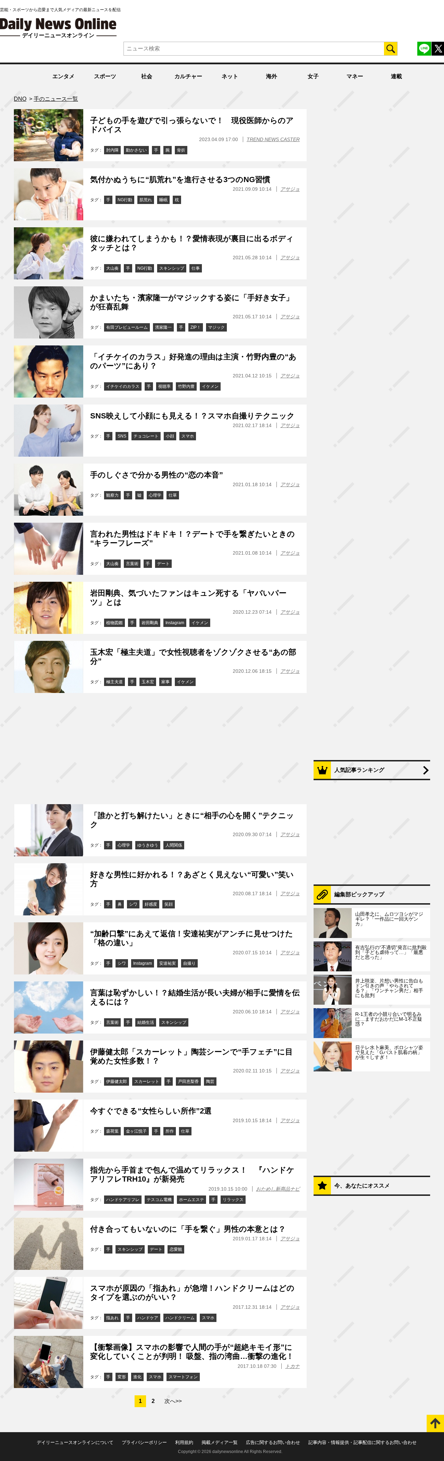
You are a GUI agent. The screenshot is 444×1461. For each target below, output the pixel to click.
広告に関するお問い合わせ (273, 1442)
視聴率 (164, 386)
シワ (133, 904)
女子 (313, 76)
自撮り (189, 963)
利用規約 (184, 1442)
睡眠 (163, 199)
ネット (230, 76)
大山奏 (112, 268)
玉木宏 (148, 681)
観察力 (112, 495)
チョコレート (146, 436)
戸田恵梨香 (188, 1081)
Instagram (174, 622)
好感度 (151, 904)
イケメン (210, 386)
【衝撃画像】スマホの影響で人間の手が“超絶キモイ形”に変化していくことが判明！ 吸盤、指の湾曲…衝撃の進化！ (192, 1352)
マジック (216, 327)
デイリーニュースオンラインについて (75, 1442)
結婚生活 (145, 1022)
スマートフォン (183, 1376)
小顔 (170, 436)
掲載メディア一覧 (220, 1442)
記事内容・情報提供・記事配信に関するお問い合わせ (362, 1442)
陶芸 (210, 1081)
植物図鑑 (114, 622)
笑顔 (168, 904)
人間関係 (173, 845)
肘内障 (112, 150)
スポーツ (105, 76)
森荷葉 (112, 1131)
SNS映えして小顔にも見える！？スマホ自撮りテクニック (192, 415)
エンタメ (63, 76)
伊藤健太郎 (116, 1081)
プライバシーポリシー (144, 1442)
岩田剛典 (150, 622)
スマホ (187, 436)
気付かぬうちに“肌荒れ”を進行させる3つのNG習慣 (180, 179)
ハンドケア (147, 1317)
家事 (165, 681)
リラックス (233, 1199)
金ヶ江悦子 (136, 1131)
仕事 (195, 268)
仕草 (173, 495)
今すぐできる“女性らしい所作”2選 (151, 1111)
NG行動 (125, 199)
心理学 (155, 495)
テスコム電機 (159, 1199)
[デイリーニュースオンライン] (58, 24)
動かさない (136, 150)
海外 (271, 76)
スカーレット (146, 1081)
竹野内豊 (186, 386)
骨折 (181, 150)
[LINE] (424, 49)
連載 (396, 76)
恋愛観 (176, 1249)
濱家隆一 (163, 327)
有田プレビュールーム (127, 327)
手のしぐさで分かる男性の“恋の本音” (156, 475)
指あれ (112, 1317)
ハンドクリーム (180, 1317)
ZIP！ (195, 327)
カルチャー (188, 76)
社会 (146, 76)
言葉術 (132, 563)
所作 (169, 1131)
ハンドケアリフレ (122, 1199)
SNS (122, 436)
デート (163, 563)
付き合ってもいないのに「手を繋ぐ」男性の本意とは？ (188, 1229)
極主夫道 (114, 681)
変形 (122, 1376)
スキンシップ (171, 268)
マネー (355, 76)
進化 (137, 1376)
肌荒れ (145, 199)
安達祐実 (167, 963)
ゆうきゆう (147, 845)
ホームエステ (191, 1199)
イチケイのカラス (122, 386)
